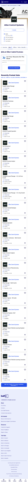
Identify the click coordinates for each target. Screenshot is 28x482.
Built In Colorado (5, 448)
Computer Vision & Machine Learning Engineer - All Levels (14, 328)
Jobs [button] (10, 47)
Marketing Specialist (7, 223)
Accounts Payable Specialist (9, 131)
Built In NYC (4, 453)
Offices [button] (15, 47)
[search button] (22, 2)
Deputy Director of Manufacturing (10, 268)
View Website (8, 41)
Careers (3, 408)
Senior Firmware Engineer (9, 253)
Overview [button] (5, 47)
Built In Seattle (4, 458)
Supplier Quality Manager (8, 86)
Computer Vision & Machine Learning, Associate (14, 359)
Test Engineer (6, 374)
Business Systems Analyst (9, 161)
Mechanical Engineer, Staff (9, 313)
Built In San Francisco (6, 455)
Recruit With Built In (6, 418)
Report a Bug (4, 432)
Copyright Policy (14, 467)
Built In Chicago (5, 445)
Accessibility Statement (14, 465)
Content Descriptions (6, 413)
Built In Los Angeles (6, 450)
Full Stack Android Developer (9, 208)
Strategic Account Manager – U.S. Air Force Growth (13, 177)
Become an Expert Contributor (8, 421)
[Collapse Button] (25, 91)
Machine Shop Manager (8, 116)
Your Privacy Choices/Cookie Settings (14, 473)
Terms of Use (14, 471)
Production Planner (7, 344)
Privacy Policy (14, 469)
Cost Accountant (6, 146)
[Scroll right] (27, 47)
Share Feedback (5, 429)
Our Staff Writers (5, 410)
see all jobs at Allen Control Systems (14, 385)
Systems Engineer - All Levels (9, 298)
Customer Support (5, 427)
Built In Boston (4, 440)
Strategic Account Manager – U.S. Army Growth (14, 193)
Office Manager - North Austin (10, 283)
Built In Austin (4, 438)
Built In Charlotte (5, 443)
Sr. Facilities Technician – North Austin (12, 238)
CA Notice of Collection (14, 475)
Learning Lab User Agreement (14, 462)
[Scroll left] (1, 47)
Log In (25, 2)
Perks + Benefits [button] (22, 47)
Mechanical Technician (8, 101)
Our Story (3, 405)
